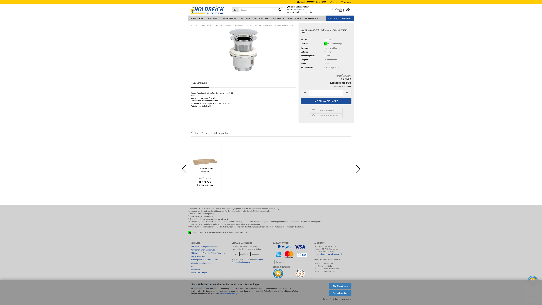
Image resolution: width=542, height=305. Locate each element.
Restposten (311, 18)
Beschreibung (200, 83)
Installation (261, 18)
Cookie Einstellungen (199, 273)
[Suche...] (280, 10)
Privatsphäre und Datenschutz (203, 250)
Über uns (346, 18)
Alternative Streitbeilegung (201, 263)
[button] (305, 93)
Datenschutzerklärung (228, 294)
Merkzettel (347, 2)
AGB (192, 266)
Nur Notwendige (340, 293)
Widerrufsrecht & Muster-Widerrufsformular (208, 253)
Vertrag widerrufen (198, 256)
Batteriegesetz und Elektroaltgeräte (204, 260)
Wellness (213, 18)
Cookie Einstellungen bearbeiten (337, 299)
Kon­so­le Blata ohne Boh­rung (204, 169)
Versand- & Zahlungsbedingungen (204, 246)
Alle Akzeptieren (340, 286)
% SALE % (332, 18)
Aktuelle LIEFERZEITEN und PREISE (312, 2)
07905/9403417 (298, 10)
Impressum (195, 270)
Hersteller (294, 18)
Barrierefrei (230, 18)
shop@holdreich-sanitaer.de (331, 254)
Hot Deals (278, 18)
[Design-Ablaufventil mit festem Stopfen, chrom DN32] (243, 50)
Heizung (245, 18)
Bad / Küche (197, 18)
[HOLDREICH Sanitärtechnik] (209, 10)
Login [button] (334, 2)
